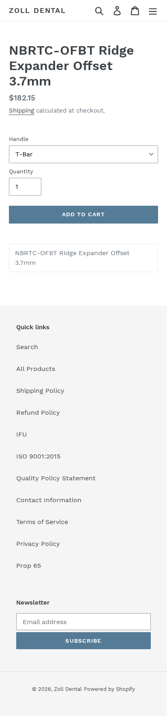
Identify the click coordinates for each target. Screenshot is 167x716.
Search (27, 347)
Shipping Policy (40, 390)
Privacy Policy (38, 544)
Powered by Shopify (109, 689)
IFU (21, 434)
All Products (35, 369)
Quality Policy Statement (56, 478)
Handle (18, 139)
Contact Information (48, 500)
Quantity (21, 171)
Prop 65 (28, 565)
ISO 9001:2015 (38, 456)
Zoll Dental (37, 10)
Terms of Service (42, 522)
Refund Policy (38, 412)
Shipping (21, 110)
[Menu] (153, 11)
